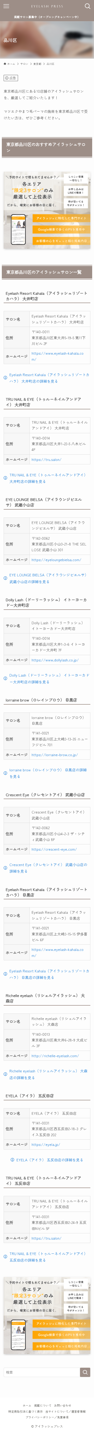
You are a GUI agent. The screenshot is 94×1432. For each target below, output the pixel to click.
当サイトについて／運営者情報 (65, 1411)
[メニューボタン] (6, 6)
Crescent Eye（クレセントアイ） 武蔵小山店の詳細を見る (48, 868)
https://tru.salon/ (47, 459)
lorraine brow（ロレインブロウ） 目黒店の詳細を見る (48, 773)
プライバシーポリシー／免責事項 (47, 1417)
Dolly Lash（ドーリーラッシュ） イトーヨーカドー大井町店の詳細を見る (49, 678)
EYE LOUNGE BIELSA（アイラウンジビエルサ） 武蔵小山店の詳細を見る (48, 578)
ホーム (27, 1405)
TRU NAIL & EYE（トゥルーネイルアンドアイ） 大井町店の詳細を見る (48, 478)
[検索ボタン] (87, 6)
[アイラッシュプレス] (47, 6)
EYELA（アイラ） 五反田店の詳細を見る (49, 1159)
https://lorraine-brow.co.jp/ (55, 754)
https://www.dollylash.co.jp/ (55, 659)
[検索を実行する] (85, 1372)
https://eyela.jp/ (46, 1144)
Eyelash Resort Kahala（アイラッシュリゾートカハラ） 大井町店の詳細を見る (49, 378)
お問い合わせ (62, 1405)
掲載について (42, 1405)
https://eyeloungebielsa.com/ (56, 559)
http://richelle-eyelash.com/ (55, 1055)
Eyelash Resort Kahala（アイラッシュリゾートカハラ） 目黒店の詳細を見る (49, 974)
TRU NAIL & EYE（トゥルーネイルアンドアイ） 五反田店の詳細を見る (48, 1257)
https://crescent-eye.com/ (54, 849)
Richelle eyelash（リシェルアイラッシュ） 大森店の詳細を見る (48, 1074)
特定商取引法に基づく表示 (25, 1411)
